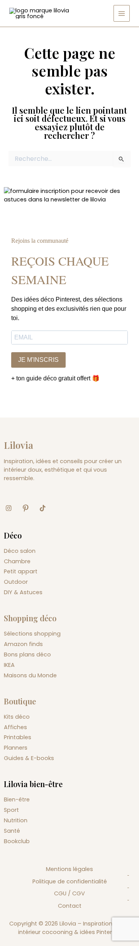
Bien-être (17, 799)
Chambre (17, 561)
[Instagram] (11, 508)
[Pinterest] (28, 508)
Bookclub (17, 841)
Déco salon (20, 551)
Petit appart (20, 571)
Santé (12, 831)
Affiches (15, 727)
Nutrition (15, 820)
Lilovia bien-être (33, 784)
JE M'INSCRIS (38, 359)
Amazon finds (23, 644)
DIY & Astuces (23, 592)
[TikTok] (45, 508)
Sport (11, 810)
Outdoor (16, 582)
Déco (13, 535)
